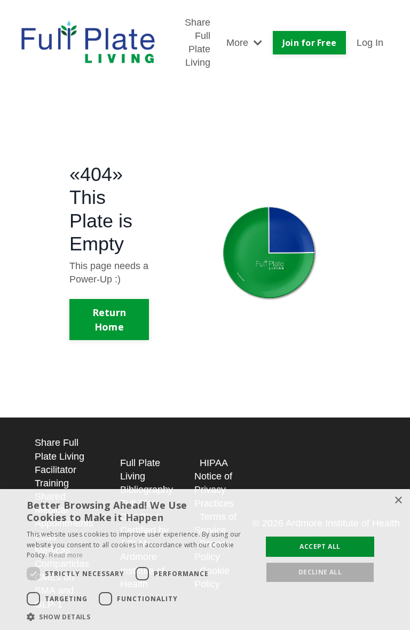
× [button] (398, 501)
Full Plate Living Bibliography (146, 476)
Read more (66, 555)
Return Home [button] (109, 319)
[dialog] (205, 559)
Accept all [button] (319, 546)
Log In (370, 42)
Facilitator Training (55, 476)
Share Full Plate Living (197, 42)
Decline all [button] (320, 572)
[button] (141, 616)
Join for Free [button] (309, 43)
